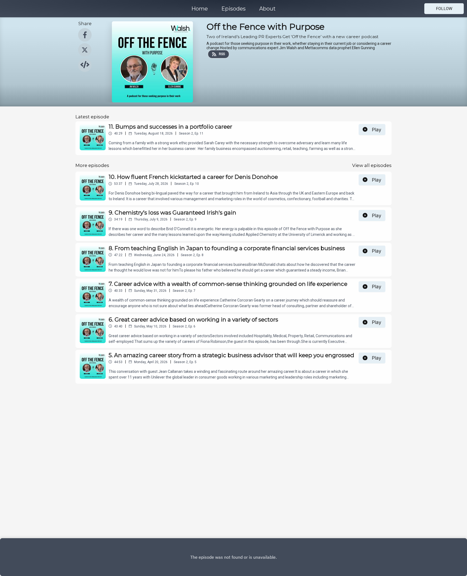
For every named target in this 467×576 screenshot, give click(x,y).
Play (376, 129)
